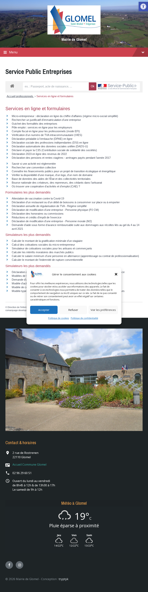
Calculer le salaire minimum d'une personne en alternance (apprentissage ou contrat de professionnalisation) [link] (75, 256)
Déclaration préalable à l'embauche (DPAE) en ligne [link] (42, 138)
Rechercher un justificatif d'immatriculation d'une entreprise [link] (46, 119)
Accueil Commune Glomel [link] (29, 464)
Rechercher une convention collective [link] (34, 167)
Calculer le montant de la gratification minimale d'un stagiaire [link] (47, 240)
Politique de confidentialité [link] (84, 318)
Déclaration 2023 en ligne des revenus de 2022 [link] (39, 153)
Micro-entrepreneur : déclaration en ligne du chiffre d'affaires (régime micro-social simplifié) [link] (65, 116)
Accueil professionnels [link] (20, 96)
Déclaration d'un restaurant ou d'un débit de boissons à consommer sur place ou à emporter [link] (66, 202)
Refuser (73, 310)
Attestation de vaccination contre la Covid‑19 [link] (38, 198)
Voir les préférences (103, 310)
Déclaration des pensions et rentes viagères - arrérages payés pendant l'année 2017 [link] (61, 157)
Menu (13, 52)
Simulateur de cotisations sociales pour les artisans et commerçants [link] (52, 248)
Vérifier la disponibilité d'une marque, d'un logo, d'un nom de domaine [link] (52, 175)
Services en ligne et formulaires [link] (54, 96)
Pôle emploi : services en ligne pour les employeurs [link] (42, 127)
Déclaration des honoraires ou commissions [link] (38, 213)
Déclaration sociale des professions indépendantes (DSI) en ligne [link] (50, 142)
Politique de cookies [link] (58, 318)
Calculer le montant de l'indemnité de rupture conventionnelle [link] (47, 259)
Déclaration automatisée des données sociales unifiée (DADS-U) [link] (50, 146)
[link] (143, 6)
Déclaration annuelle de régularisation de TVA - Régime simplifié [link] (49, 206)
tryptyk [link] (63, 579)
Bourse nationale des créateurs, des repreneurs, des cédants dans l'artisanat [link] (57, 182)
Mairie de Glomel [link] (74, 39)
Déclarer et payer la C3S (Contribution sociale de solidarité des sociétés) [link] (54, 150)
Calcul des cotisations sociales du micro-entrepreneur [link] (43, 244)
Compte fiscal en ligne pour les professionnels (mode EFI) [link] (46, 131)
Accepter (43, 310)
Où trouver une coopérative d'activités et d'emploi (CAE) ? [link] (46, 186)
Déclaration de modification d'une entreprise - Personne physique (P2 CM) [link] (55, 209)
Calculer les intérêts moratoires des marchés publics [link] (43, 252)
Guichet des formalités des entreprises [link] (34, 123)
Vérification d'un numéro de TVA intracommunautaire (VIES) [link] (47, 135)
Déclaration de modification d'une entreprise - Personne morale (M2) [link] (52, 221)
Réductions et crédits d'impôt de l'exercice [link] (36, 217)
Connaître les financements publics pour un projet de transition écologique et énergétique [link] (64, 171)
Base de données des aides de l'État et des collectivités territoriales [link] (51, 178)
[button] (116, 274)
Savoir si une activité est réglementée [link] (34, 163)
